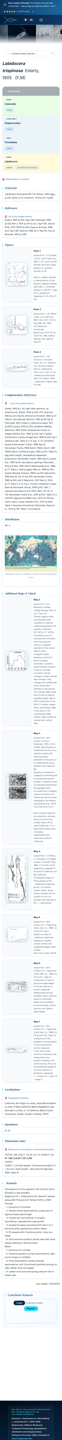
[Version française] (25, 20)
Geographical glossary (18, 1098)
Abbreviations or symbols (17, 179)
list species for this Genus (27, 168)
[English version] (31, 20)
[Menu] (41, 20)
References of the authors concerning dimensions (31, 1149)
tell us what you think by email (34, 6)
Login (19, 1303)
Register (31, 1308)
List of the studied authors (20, 216)
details (9, 110)
